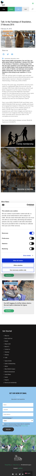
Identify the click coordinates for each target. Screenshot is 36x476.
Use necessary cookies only (18, 270)
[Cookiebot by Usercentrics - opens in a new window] (26, 205)
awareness (7, 58)
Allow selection (18, 265)
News (17, 58)
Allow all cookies (18, 260)
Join (18, 9)
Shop (4, 9)
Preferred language (7, 418)
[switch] (31, 238)
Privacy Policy (24, 426)
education (13, 58)
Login (25, 9)
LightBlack (20, 468)
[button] (3, 54)
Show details (27, 255)
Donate (11, 9)
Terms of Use (16, 464)
